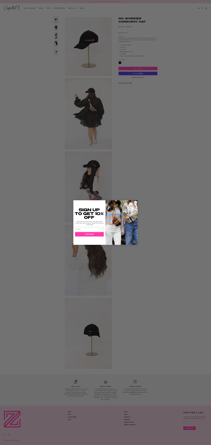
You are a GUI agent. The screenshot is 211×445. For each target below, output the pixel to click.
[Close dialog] (135, 202)
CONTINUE (89, 234)
